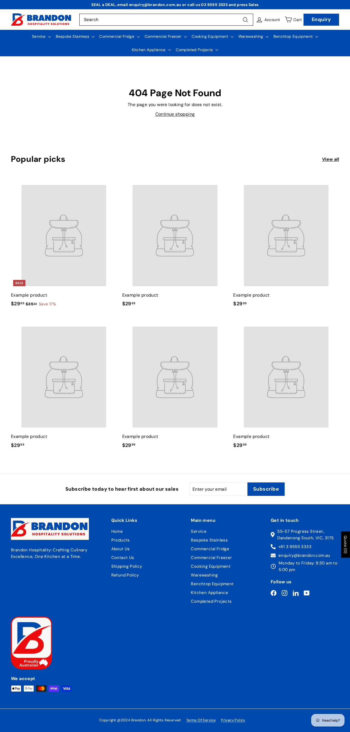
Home (117, 531)
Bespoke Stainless (73, 36)
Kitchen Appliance (149, 49)
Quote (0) (345, 545)
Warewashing (251, 36)
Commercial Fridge (117, 36)
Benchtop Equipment (293, 36)
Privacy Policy (233, 720)
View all (330, 159)
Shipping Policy (126, 566)
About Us (120, 549)
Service (39, 36)
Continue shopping (175, 114)
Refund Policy (125, 575)
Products (120, 540)
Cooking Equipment (210, 36)
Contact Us (122, 557)
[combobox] (166, 20)
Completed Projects (195, 49)
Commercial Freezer (164, 36)
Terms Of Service (200, 720)
